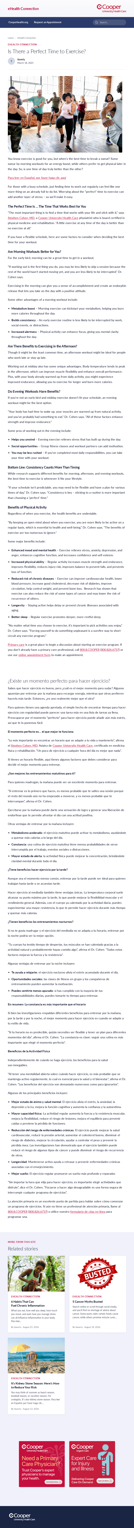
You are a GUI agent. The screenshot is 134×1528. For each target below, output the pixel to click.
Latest (11, 38)
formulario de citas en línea (87, 1211)
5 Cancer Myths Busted (88, 1301)
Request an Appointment (47, 22)
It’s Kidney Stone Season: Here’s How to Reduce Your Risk (35, 1385)
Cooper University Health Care (58, 218)
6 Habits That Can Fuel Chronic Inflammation (28, 1303)
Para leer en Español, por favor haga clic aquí (37, 177)
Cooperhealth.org (18, 22)
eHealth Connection (23, 8)
